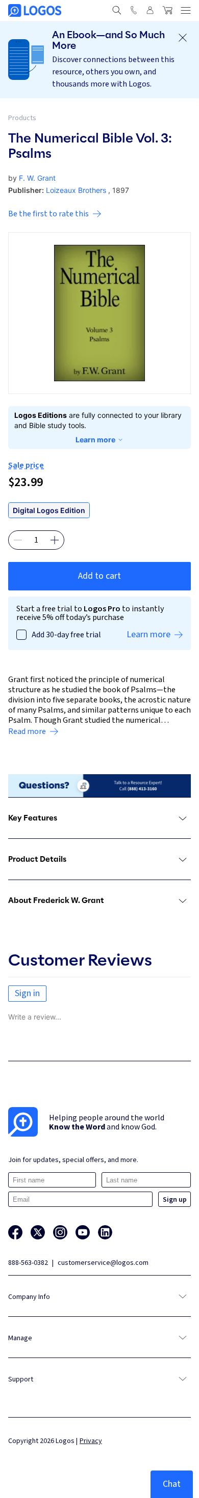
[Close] (183, 38)
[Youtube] (83, 1232)
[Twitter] (38, 1232)
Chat (172, 1484)
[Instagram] (60, 1232)
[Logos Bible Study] (34, 10)
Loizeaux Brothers (76, 190)
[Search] (116, 10)
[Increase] (54, 540)
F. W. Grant (37, 178)
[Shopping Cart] (167, 10)
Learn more (95, 439)
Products (22, 118)
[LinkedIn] (105, 1232)
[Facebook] (15, 1232)
